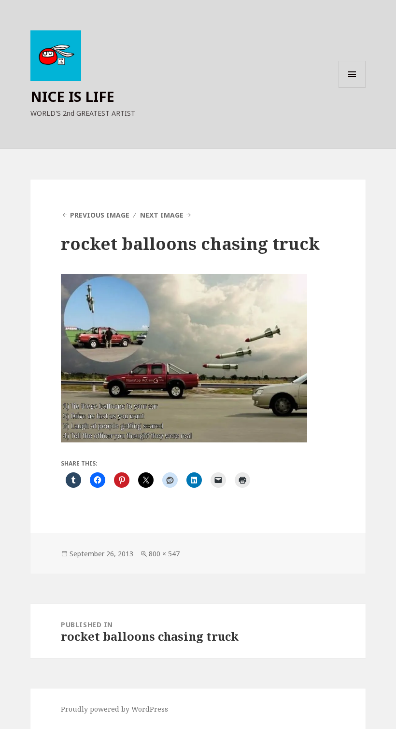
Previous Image (99, 215)
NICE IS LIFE (72, 96)
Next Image (162, 215)
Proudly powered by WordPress (114, 709)
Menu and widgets (352, 87)
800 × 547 (164, 553)
